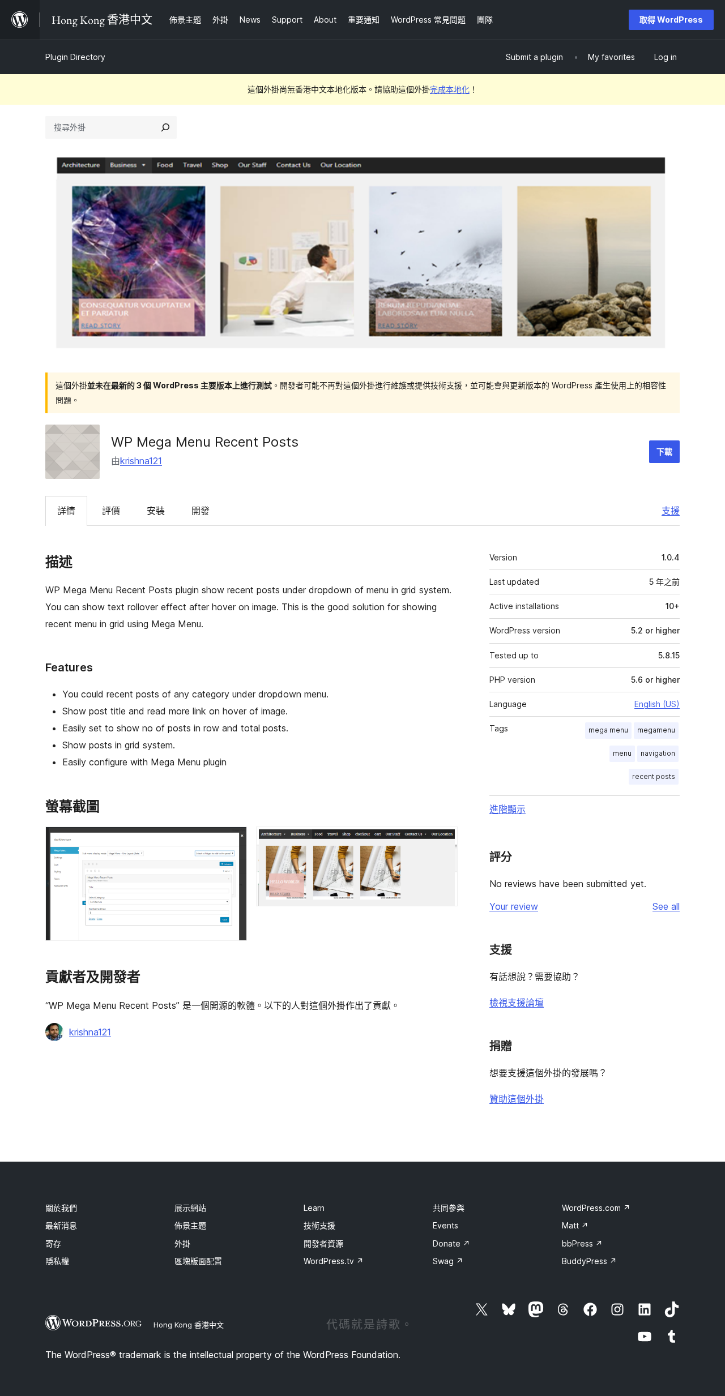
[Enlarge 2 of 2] (442, 841)
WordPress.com (596, 1208)
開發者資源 (323, 1243)
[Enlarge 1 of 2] (231, 841)
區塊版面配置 (198, 1261)
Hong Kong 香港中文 (188, 1324)
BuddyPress (589, 1261)
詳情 (66, 510)
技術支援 (319, 1225)
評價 (111, 510)
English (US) (657, 704)
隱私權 (57, 1261)
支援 (671, 510)
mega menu (608, 730)
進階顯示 (507, 809)
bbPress (582, 1243)
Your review (513, 906)
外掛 (182, 1243)
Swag (448, 1261)
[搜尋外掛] (165, 127)
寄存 (53, 1243)
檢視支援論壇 (516, 1002)
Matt (575, 1225)
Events (445, 1225)
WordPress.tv (334, 1261)
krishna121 (141, 460)
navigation (658, 753)
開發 (200, 510)
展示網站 (190, 1208)
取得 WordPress (671, 19)
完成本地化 (450, 89)
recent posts (653, 776)
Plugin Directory (75, 57)
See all (666, 906)
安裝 (156, 510)
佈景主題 (190, 1225)
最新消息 (61, 1225)
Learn (314, 1208)
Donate (451, 1243)
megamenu (656, 730)
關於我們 (61, 1208)
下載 (664, 451)
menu (622, 753)
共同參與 (448, 1208)
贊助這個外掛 (516, 1098)
